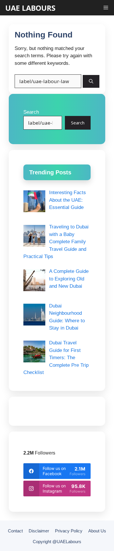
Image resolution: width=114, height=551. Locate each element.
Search (31, 112)
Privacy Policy (68, 530)
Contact (15, 530)
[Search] (91, 81)
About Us (97, 530)
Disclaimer (39, 530)
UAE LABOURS (30, 7)
